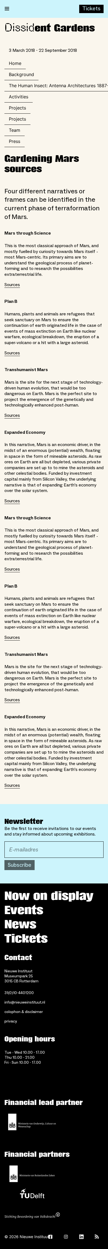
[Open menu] (7, 9)
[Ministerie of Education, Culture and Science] (32, 1122)
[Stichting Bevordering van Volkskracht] (32, 1216)
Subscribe (19, 865)
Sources (12, 285)
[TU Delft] (32, 1195)
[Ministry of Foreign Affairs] (32, 1173)
